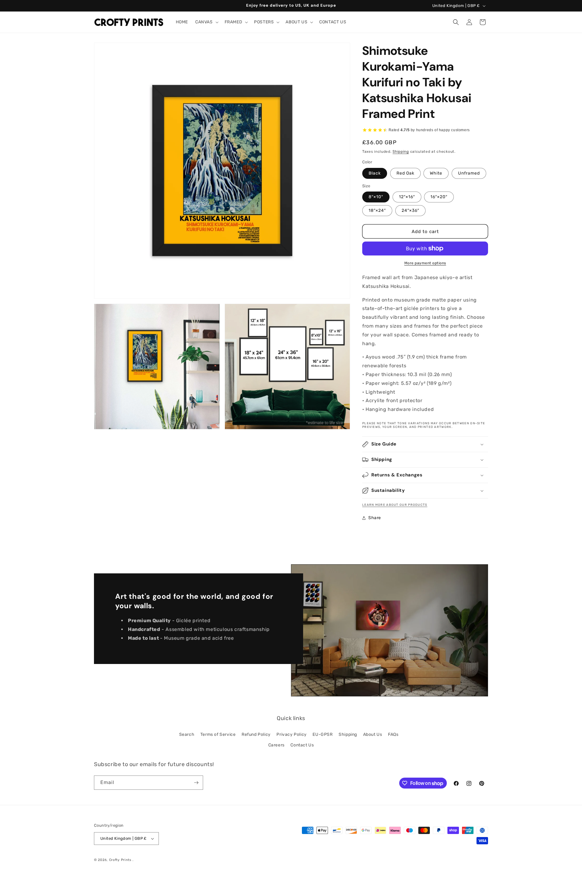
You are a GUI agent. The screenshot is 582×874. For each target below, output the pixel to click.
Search (187, 734)
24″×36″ (410, 210)
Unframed (469, 173)
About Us (372, 734)
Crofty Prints (120, 860)
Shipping (401, 151)
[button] (206, 22)
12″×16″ (407, 196)
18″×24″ (377, 210)
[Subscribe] (196, 783)
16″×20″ (438, 196)
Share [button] (374, 517)
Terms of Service (218, 734)
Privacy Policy (291, 734)
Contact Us (302, 745)
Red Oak (405, 173)
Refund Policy (256, 734)
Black (375, 173)
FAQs (393, 734)
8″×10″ (376, 196)
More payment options (425, 263)
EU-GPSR (323, 734)
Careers (276, 745)
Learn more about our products (394, 505)
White (436, 173)
